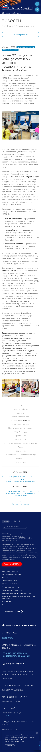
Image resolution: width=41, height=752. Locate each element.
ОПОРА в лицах (20, 432)
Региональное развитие (24, 26)
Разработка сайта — (11, 611)
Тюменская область (10, 50)
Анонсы (20, 413)
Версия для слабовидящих (12, 13)
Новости (10, 26)
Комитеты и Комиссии (9, 581)
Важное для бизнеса (20, 417)
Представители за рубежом (16, 656)
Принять (10, 746)
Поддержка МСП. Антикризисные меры (20, 455)
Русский (6, 521)
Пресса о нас (20, 436)
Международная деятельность (20, 428)
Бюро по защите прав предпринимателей (20, 443)
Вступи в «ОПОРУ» (11, 564)
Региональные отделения (14, 653)
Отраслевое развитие (20, 424)
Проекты (5, 605)
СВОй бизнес (20, 459)
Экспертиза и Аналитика (10, 587)
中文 (20, 521)
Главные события (20, 409)
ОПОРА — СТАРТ (20, 462)
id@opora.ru (7, 638)
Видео (20, 447)
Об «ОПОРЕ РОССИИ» (10, 571)
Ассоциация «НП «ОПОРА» (11, 574)
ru (37, 9)
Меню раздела (21, 34)
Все (20, 405)
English (13, 521)
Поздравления (20, 451)
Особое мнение (20, 440)
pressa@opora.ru (7, 715)
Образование (6, 602)
